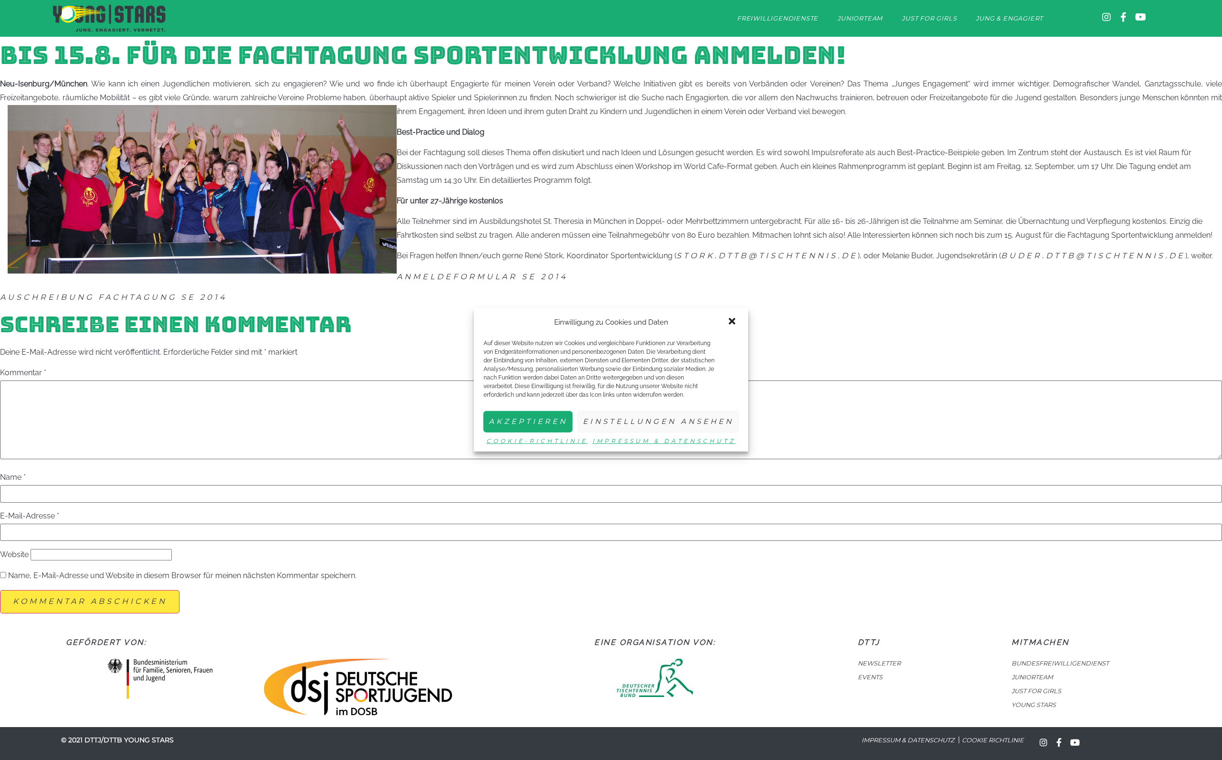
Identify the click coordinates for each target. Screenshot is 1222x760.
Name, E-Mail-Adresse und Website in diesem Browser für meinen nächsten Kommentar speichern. (182, 576)
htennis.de (1149, 255)
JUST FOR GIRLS (1036, 691)
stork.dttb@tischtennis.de (767, 255)
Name (13, 477)
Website (14, 555)
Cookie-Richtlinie (537, 440)
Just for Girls (929, 18)
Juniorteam (860, 18)
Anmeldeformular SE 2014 (482, 276)
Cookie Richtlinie (993, 740)
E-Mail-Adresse (29, 516)
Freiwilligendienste (777, 18)
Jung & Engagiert (1009, 18)
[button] (733, 322)
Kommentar (23, 373)
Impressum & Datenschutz (664, 440)
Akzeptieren (528, 421)
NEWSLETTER (879, 663)
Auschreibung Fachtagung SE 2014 (113, 297)
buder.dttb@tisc (1057, 255)
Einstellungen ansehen (658, 421)
